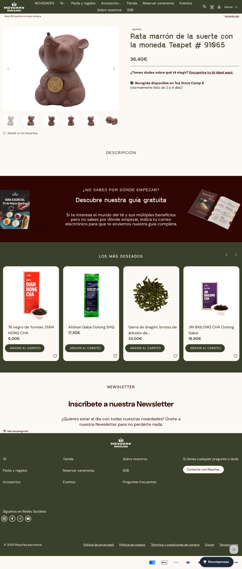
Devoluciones (229, 545)
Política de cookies (132, 545)
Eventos (69, 482)
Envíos (209, 545)
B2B (126, 470)
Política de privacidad (98, 545)
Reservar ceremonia (78, 470)
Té (4, 459)
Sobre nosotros (135, 459)
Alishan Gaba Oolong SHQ (91, 327)
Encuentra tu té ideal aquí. (211, 72)
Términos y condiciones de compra (175, 545)
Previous (8, 68)
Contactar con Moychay (203, 469)
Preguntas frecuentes (139, 482)
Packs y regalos (15, 470)
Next (113, 68)
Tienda (68, 459)
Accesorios (11, 482)
